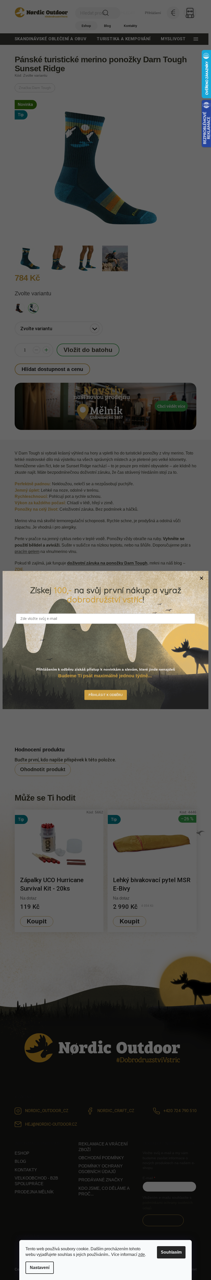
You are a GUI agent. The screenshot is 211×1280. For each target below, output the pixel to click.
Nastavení (39, 1267)
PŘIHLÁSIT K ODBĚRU (106, 694)
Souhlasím (171, 1252)
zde (141, 1254)
